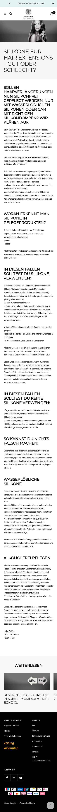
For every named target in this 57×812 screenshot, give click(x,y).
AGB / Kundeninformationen (41, 759)
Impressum (36, 741)
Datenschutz (37, 746)
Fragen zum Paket (11, 725)
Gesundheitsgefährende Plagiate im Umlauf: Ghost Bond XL (26, 698)
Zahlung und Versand (41, 736)
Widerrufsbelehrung (12, 736)
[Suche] (10, 13)
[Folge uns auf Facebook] (7, 777)
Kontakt (35, 752)
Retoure (7, 731)
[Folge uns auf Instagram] (13, 777)
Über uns (35, 731)
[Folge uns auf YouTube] (20, 777)
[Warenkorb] (51, 13)
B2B (33, 725)
